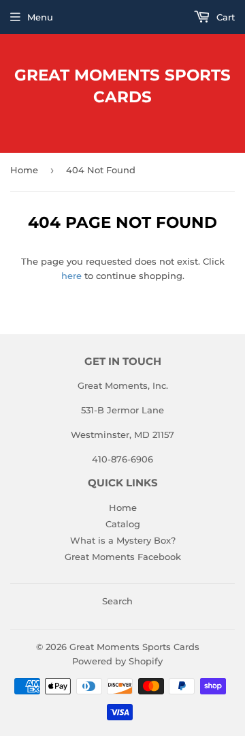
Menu (40, 17)
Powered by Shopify (117, 661)
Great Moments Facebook (123, 556)
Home (24, 169)
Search (117, 600)
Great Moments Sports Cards (122, 85)
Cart (224, 17)
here (71, 275)
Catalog (122, 523)
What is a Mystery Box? (123, 540)
